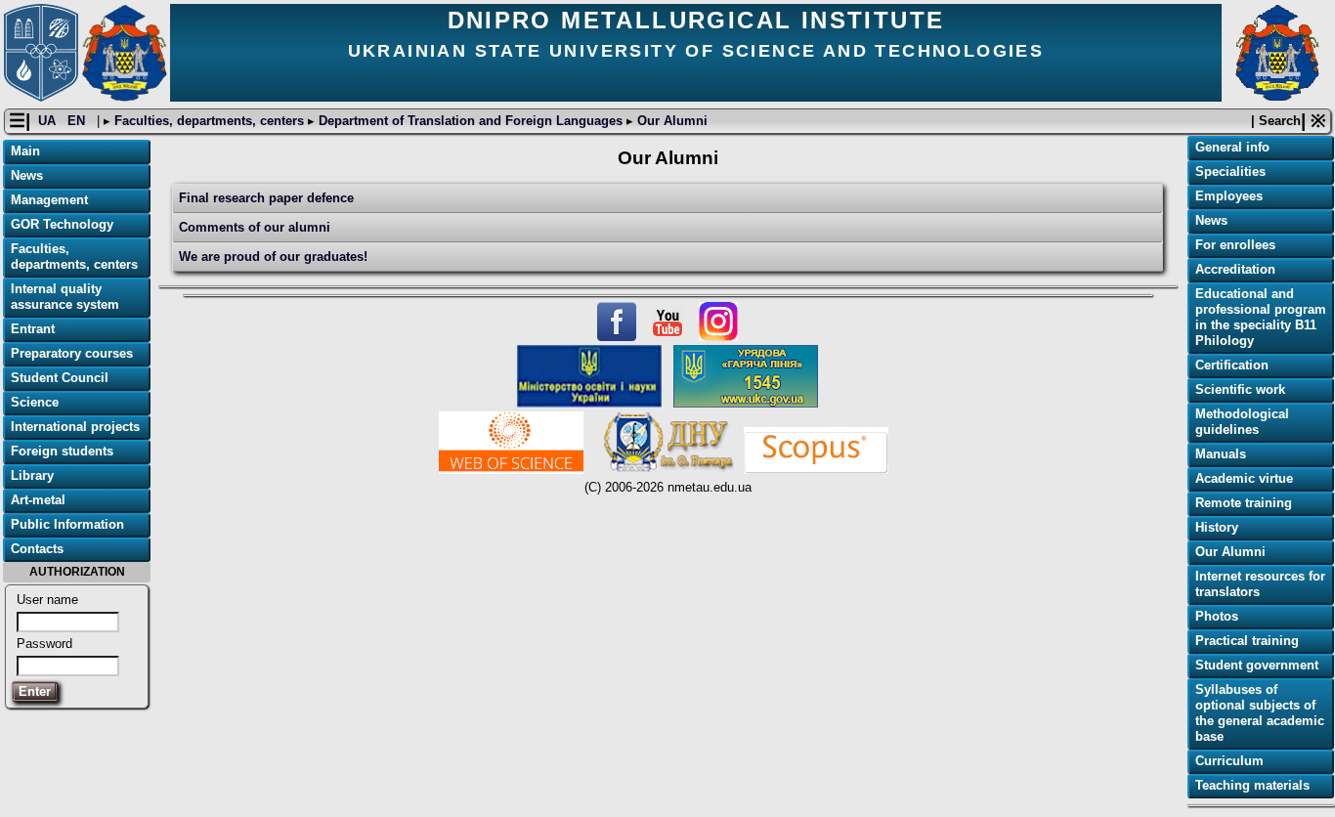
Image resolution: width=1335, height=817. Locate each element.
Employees (1229, 196)
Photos (1216, 616)
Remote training (1243, 502)
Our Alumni (670, 120)
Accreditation (1235, 269)
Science (35, 402)
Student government (1256, 665)
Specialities (1230, 171)
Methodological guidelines (1242, 422)
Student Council (59, 377)
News (27, 175)
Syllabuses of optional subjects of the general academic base (1259, 713)
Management (49, 200)
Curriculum (1229, 760)
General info (1232, 147)
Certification (1232, 365)
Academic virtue (1244, 478)
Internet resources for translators (1260, 584)
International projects (75, 426)
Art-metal (38, 500)
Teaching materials (1252, 785)
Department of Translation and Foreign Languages (470, 120)
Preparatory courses (72, 353)
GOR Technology (62, 224)
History (1216, 527)
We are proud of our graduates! (273, 256)
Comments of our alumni (254, 227)
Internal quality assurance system (65, 296)
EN (78, 120)
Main (25, 151)
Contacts (37, 548)
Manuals (1220, 454)
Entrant (33, 329)
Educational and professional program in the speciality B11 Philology (1260, 317)
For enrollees (1235, 244)
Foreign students (62, 451)
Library (32, 475)
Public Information (67, 524)
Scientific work (1240, 389)
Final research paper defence (266, 198)
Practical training (1247, 640)
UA (49, 120)
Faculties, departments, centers (209, 120)
